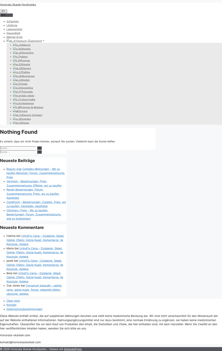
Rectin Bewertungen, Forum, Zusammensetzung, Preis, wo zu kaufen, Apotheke (33, 194)
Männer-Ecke (15, 37)
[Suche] (39, 148)
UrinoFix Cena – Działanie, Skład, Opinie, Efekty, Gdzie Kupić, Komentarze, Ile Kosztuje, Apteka (35, 240)
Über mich (13, 300)
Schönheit (13, 21)
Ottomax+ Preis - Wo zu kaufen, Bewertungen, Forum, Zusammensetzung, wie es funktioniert (34, 214)
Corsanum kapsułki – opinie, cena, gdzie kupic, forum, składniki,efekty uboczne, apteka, (34, 289)
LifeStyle (12, 25)
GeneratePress (73, 349)
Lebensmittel (14, 29)
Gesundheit (13, 33)
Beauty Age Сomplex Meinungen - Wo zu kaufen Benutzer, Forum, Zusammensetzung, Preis (36, 173)
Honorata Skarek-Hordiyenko (18, 4)
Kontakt (11, 305)
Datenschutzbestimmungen (24, 309)
